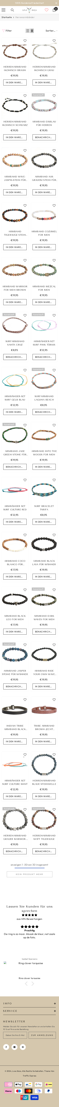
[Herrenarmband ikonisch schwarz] (15, 109)
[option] (29, 5)
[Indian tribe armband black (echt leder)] (15, 713)
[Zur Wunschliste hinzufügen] (25, 44)
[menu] (3, 14)
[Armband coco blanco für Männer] (15, 549)
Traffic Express (29, 1079)
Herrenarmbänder (25, 21)
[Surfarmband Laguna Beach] (44, 384)
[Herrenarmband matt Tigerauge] (44, 823)
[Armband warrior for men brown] (15, 274)
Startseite (7, 21)
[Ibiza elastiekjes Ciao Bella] (29, 973)
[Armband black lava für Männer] (44, 549)
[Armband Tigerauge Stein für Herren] (15, 219)
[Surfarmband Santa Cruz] (15, 329)
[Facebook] (6, 1051)
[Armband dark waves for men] (44, 604)
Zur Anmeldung (42, 1039)
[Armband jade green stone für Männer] (15, 439)
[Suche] (12, 14)
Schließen (56, 5)
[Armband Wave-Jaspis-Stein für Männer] (15, 164)
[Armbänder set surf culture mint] (15, 768)
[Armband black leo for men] (15, 604)
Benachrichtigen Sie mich (45, 141)
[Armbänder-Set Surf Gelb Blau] (15, 384)
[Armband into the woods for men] (44, 439)
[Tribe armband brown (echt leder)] (44, 713)
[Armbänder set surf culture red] (15, 494)
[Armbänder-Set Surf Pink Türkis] (44, 329)
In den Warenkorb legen (16, 86)
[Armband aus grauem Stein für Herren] (44, 164)
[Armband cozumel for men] (44, 219)
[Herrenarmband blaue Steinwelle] (44, 768)
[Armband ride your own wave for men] (44, 659)
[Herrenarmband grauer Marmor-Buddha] (15, 823)
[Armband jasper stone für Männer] (15, 659)
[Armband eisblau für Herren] (44, 109)
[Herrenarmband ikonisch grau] (44, 54)
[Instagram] (14, 1051)
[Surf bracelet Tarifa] (44, 494)
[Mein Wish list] (46, 14)
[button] (28, 35)
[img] (29, 919)
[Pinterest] (23, 1051)
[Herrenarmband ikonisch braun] (15, 54)
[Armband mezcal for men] (44, 274)
